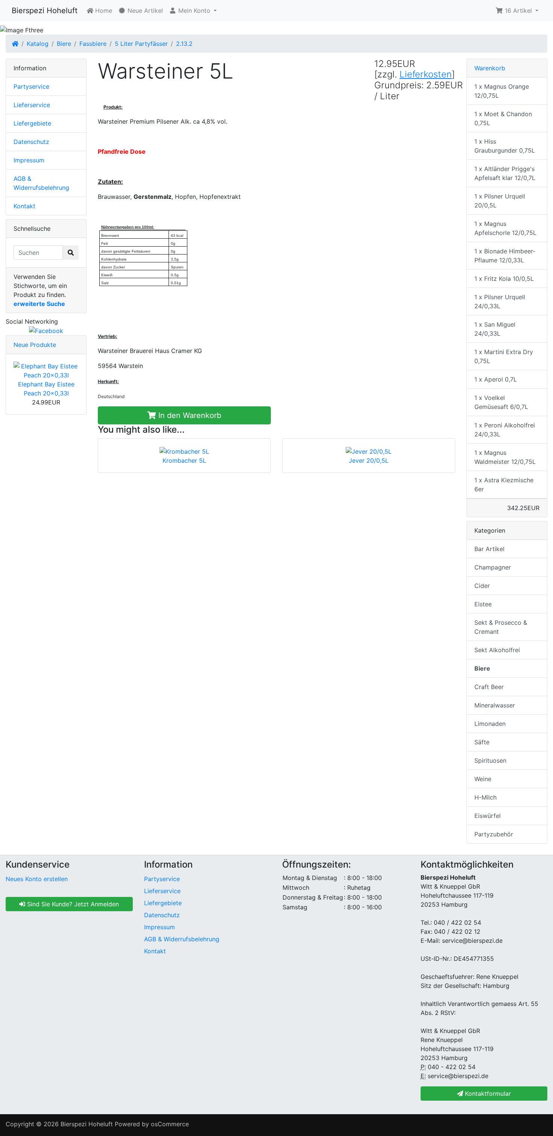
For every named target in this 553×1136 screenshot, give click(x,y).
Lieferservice (32, 105)
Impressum (29, 160)
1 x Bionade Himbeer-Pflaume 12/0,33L (504, 255)
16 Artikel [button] (518, 10)
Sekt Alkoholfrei (497, 650)
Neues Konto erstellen (37, 879)
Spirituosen (490, 760)
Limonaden (490, 723)
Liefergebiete (32, 123)
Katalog (38, 43)
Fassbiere (92, 43)
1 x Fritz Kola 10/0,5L (504, 278)
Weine (482, 779)
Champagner (492, 567)
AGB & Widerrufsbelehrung (181, 939)
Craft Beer (489, 687)
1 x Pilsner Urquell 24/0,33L (499, 301)
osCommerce (170, 1124)
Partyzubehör (493, 834)
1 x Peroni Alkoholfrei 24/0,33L (504, 429)
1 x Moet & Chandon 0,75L (503, 118)
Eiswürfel (487, 815)
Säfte (481, 742)
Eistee (483, 604)
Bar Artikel (489, 549)
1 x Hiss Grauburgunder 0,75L (504, 146)
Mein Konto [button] (194, 10)
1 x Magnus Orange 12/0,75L (501, 91)
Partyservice (31, 86)
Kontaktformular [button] (487, 1093)
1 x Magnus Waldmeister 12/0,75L (505, 457)
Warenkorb (489, 68)
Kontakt (24, 206)
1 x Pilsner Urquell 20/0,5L (499, 200)
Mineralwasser (494, 705)
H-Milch (485, 797)
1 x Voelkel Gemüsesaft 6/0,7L (501, 402)
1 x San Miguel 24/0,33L (494, 329)
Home (102, 10)
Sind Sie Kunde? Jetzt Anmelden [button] (72, 904)
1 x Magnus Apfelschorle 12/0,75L (505, 228)
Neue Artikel (144, 10)
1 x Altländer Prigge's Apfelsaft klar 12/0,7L (504, 173)
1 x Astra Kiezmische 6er (503, 484)
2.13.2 (184, 43)
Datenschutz (31, 141)
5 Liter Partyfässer (141, 43)
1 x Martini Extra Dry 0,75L (503, 356)
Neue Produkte (35, 344)
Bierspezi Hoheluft (44, 10)
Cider (482, 585)
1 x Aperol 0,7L (495, 379)
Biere (64, 43)
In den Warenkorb (188, 415)
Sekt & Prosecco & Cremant (500, 627)
